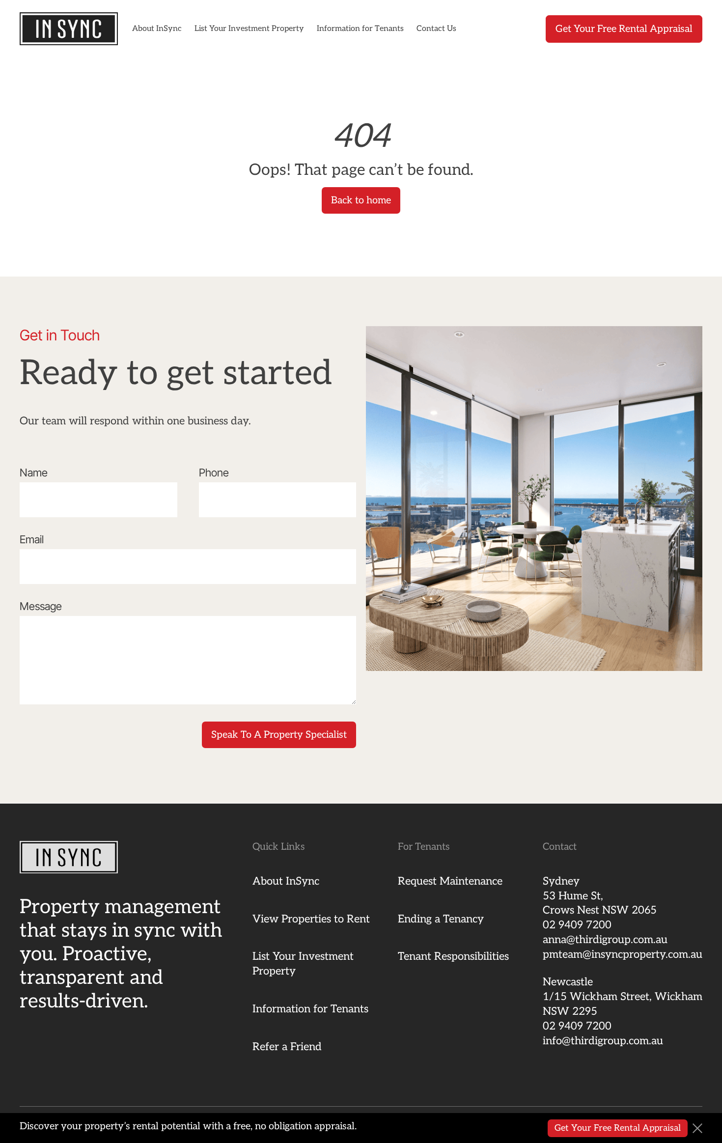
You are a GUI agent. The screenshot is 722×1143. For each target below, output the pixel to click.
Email (32, 539)
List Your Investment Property (249, 28)
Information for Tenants (360, 28)
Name (34, 472)
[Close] (697, 1128)
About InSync (157, 28)
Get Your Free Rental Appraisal (624, 29)
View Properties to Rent (311, 919)
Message (41, 606)
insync (69, 28)
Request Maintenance (450, 881)
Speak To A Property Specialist (279, 735)
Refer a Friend (287, 1046)
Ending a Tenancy (441, 919)
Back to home (361, 200)
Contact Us (436, 28)
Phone (214, 472)
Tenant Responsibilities (453, 956)
